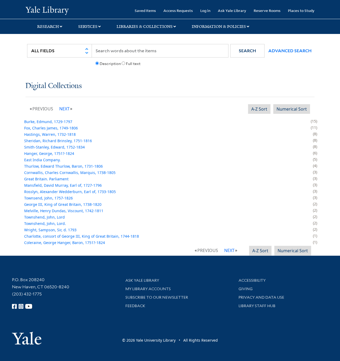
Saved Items (145, 10)
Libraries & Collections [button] (145, 26)
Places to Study (301, 10)
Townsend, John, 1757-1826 (48, 198)
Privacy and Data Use (261, 297)
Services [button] (87, 26)
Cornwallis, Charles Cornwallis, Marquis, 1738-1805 (70, 172)
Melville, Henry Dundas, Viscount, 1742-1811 (63, 210)
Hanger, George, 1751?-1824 (49, 153)
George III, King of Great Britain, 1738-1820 (62, 204)
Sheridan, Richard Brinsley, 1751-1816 (58, 140)
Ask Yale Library (232, 10)
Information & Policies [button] (219, 26)
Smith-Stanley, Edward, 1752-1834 (54, 147)
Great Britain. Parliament (46, 178)
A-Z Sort (259, 109)
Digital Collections (54, 86)
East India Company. (42, 159)
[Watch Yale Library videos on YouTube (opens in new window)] (28, 306)
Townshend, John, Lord (44, 217)
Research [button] (48, 26)
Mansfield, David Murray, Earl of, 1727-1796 (63, 185)
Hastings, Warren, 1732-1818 (50, 134)
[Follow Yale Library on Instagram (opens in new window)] (21, 306)
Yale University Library (47, 10)
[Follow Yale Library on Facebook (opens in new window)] (14, 306)
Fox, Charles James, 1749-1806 (51, 128)
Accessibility (252, 280)
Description (110, 64)
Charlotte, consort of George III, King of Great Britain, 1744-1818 (81, 236)
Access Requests (178, 10)
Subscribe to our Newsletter (156, 297)
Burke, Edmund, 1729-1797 (48, 121)
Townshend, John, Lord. (45, 223)
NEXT (64, 109)
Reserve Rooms (267, 10)
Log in (205, 10)
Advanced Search (290, 50)
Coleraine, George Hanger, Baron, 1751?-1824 (64, 242)
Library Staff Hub (257, 306)
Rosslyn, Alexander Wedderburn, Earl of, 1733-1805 (70, 191)
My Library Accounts (148, 289)
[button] (247, 51)
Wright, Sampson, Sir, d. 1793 (50, 229)
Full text (133, 64)
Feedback (135, 306)
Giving (246, 289)
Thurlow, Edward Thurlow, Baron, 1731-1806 (63, 166)
